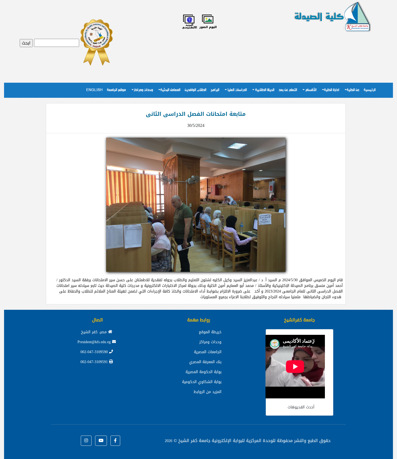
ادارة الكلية (331, 90)
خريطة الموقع (210, 332)
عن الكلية (353, 90)
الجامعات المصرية (207, 352)
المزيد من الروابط (207, 391)
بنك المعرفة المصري (205, 362)
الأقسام (311, 90)
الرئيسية (370, 90)
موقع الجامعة (116, 90)
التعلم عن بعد (288, 90)
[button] (115, 441)
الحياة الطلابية (264, 90)
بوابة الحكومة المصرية (203, 371)
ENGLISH (94, 90)
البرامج (215, 90)
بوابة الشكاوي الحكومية (201, 381)
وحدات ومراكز (143, 90)
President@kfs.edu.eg (95, 342)
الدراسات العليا (237, 90)
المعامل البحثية (170, 90)
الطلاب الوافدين (195, 90)
